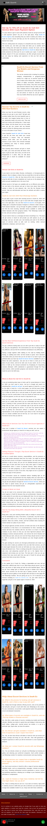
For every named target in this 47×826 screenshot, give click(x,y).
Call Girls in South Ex (28, 49)
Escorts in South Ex (8, 177)
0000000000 (6, 163)
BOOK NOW (3, 267)
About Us (12, 794)
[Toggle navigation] (43, 3)
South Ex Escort (22, 428)
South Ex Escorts (28, 202)
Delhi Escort (23, 796)
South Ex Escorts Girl (21, 577)
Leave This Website (20, 814)
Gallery (21, 794)
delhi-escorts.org (7, 822)
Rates (30, 794)
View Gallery (22, 99)
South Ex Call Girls (18, 133)
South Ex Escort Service (26, 358)
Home (3, 794)
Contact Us (39, 794)
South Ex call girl (17, 386)
